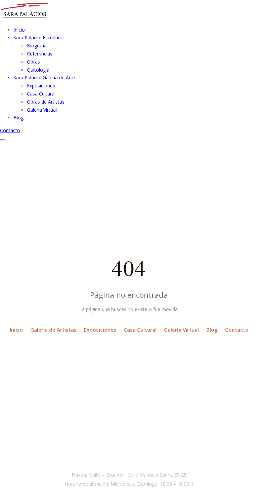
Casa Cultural (41, 93)
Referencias (39, 53)
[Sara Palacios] (24, 17)
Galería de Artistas (53, 329)
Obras (33, 62)
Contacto (10, 130)
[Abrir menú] (2, 140)
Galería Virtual (42, 110)
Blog (212, 329)
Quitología (38, 70)
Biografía (37, 45)
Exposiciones (41, 85)
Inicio (16, 329)
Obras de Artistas (45, 102)
